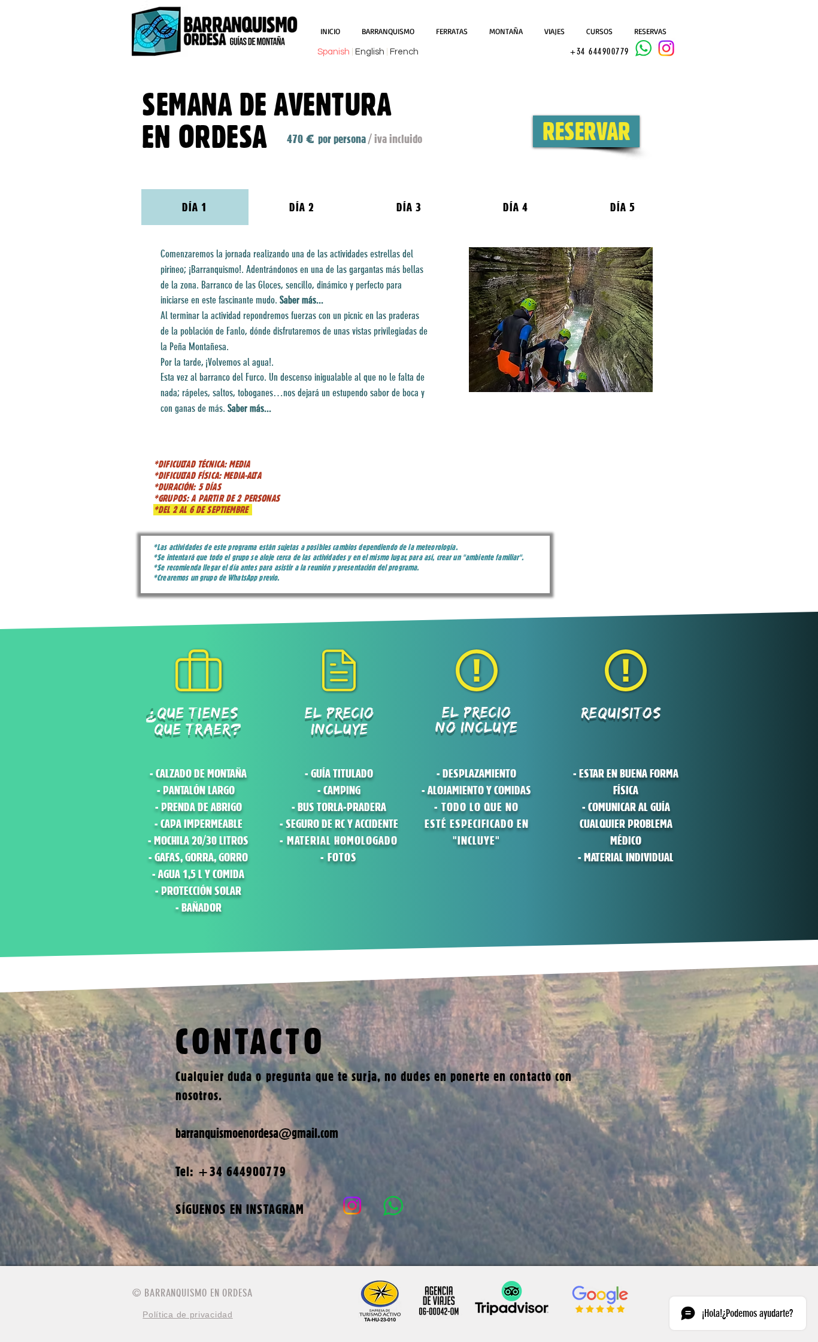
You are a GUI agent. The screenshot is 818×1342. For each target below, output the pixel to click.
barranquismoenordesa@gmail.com (256, 1133)
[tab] (195, 207)
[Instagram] (666, 48)
